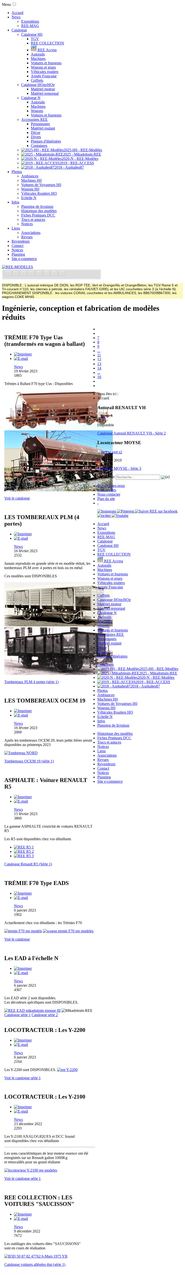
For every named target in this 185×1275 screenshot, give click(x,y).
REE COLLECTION (47, 43)
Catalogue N (30, 98)
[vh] (101, 417)
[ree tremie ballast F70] (58, 428)
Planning (18, 254)
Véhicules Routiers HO (39, 193)
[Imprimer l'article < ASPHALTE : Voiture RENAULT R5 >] (23, 797)
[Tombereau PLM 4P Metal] (58, 674)
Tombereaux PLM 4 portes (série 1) (31, 682)
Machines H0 (31, 180)
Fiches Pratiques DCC (38, 215)
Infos (15, 202)
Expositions (30, 21)
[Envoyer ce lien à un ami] (21, 358)
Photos (17, 172)
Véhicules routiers (44, 72)
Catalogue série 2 (45, 1015)
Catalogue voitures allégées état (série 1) (34, 1264)
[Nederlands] (54, 274)
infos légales (106, 490)
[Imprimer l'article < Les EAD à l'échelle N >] (23, 968)
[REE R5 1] (24, 847)
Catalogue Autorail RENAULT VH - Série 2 (131, 433)
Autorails (38, 54)
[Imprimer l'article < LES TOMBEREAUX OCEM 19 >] (23, 711)
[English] (16, 274)
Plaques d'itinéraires (46, 141)
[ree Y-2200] (67, 1070)
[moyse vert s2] (109, 452)
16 (99, 377)
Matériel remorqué (45, 93)
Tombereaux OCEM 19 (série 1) (29, 761)
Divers (36, 137)
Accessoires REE (34, 119)
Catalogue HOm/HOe (38, 85)
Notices (27, 224)
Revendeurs (21, 241)
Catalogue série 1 (17, 1015)
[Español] (39, 274)
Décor (35, 132)
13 (99, 364)
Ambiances (29, 176)
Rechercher (106, 477)
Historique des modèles (39, 211)
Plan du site (106, 499)
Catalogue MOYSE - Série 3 (119, 468)
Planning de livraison (37, 206)
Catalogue (19, 30)
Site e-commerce (24, 259)
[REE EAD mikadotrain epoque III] (32, 1010)
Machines (38, 59)
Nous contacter (108, 494)
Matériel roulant (43, 128)
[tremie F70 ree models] (23, 931)
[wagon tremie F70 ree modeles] (68, 931)
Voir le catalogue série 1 (22, 1078)
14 (99, 368)
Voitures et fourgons (46, 63)
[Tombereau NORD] (21, 753)
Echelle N (28, 198)
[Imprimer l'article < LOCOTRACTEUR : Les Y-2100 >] (23, 1107)
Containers (39, 146)
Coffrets (37, 80)
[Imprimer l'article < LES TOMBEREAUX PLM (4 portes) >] (23, 534)
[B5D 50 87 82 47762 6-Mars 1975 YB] (35, 1256)
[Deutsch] (23, 274)
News (16, 17)
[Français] (8, 274)
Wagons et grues (43, 67)
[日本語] (62, 274)
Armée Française (44, 76)
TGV (35, 39)
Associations (30, 233)
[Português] (47, 274)
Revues (27, 237)
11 (99, 355)
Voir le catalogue (17, 498)
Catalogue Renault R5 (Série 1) (28, 864)
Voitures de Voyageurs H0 (41, 185)
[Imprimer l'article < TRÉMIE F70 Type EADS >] (23, 893)
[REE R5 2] (24, 851)
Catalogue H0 (31, 34)
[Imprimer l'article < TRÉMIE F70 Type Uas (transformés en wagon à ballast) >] (23, 354)
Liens (16, 228)
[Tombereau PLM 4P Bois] (58, 625)
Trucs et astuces (33, 219)
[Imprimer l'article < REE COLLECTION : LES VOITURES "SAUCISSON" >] (23, 1214)
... (98, 351)
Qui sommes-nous (111, 486)
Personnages (40, 124)
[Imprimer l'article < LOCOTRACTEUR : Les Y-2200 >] (23, 1040)
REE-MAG (30, 26)
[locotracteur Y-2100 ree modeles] (30, 1170)
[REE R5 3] (24, 856)
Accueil (17, 13)
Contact (17, 246)
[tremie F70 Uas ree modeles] (58, 490)
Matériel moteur (43, 89)
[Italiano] (31, 274)
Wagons (37, 111)
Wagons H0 (30, 189)
